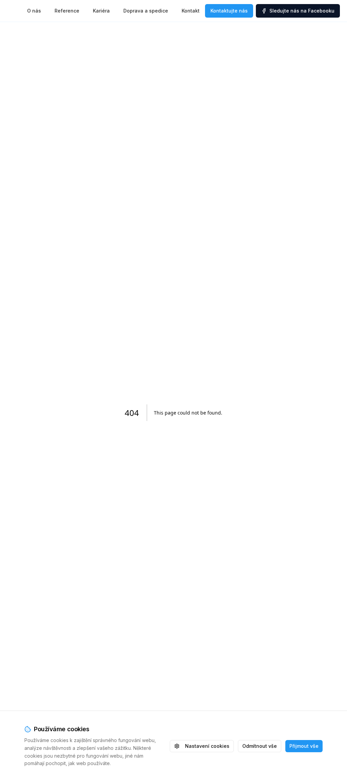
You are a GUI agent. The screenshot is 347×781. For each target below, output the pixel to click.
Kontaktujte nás (229, 11)
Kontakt (191, 11)
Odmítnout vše (259, 746)
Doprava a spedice (145, 11)
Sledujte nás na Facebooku (301, 11)
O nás (34, 11)
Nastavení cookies (207, 746)
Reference (67, 11)
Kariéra (101, 11)
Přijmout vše (304, 746)
